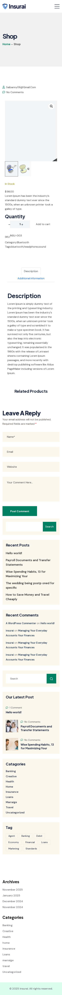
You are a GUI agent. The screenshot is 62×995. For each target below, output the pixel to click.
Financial (30, 842)
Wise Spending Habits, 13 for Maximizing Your (37, 746)
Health (10, 781)
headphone (31, 246)
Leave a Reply (21, 413)
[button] (51, 106)
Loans (9, 797)
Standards (31, 848)
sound (42, 246)
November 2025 (12, 889)
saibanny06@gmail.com (20, 87)
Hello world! (14, 553)
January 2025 (11, 895)
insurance (12, 792)
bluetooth (17, 246)
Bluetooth (23, 242)
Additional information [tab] (31, 278)
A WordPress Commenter (21, 623)
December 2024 (12, 901)
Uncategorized (15, 812)
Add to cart (43, 224)
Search (49, 526)
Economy (13, 842)
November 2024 (12, 907)
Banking (11, 771)
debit (39, 835)
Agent (11, 835)
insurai (10, 630)
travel (9, 807)
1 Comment (15, 707)
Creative (11, 776)
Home (6, 44)
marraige (11, 802)
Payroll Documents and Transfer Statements (36, 728)
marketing (13, 848)
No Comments (15, 92)
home (9, 786)
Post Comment (19, 511)
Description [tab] (31, 271)
